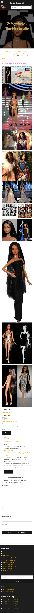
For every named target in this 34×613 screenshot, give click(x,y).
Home (3, 51)
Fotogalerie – (8, 599)
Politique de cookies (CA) (9, 566)
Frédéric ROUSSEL (7, 412)
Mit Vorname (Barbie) (8, 589)
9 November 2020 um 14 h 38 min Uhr (11, 441)
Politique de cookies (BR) (9, 564)
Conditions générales (8, 571)
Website (4, 524)
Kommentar (5, 485)
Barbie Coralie (17, 28)
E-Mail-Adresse (6, 516)
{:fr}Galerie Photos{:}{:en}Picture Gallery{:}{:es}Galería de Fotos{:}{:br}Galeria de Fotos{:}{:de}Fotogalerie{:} (15, 54)
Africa (14, 56)
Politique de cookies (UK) (9, 560)
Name (3, 509)
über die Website (7, 553)
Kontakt (5, 551)
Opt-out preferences (8, 562)
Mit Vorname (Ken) (8, 592)
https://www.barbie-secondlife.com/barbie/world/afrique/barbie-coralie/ (17, 453)
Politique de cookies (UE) (9, 558)
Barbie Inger (15, 604)
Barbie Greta (15, 599)
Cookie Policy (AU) (8, 569)
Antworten (7, 433)
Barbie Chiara (15, 608)
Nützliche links (6, 556)
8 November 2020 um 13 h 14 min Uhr (9, 421)
